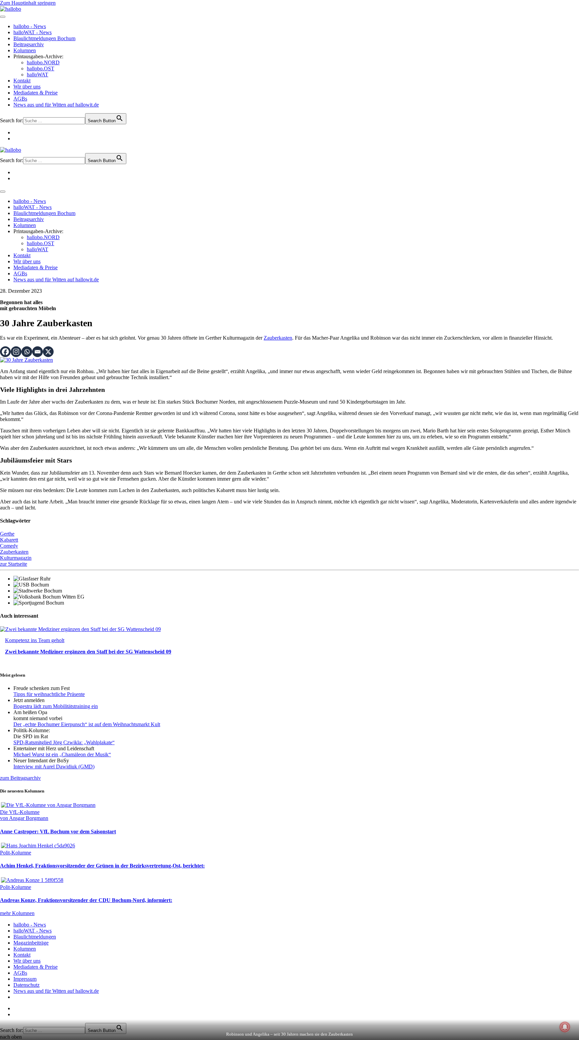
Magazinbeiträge (31, 943)
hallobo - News (29, 26)
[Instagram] (16, 351)
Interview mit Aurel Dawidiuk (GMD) (53, 766)
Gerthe (7, 534)
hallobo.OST (40, 68)
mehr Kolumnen (17, 913)
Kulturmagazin (15, 558)
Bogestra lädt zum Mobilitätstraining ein (55, 706)
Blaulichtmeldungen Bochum (44, 38)
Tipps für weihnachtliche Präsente (49, 694)
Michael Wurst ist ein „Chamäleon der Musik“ (62, 754)
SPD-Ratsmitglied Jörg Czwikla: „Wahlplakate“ (64, 742)
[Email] (37, 351)
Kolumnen (24, 50)
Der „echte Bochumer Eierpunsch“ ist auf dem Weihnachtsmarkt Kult (86, 724)
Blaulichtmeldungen (34, 937)
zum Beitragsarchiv (20, 778)
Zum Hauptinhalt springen (28, 3)
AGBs (20, 98)
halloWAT (37, 74)
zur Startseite (13, 564)
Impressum (25, 979)
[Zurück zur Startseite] (10, 9)
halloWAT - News (32, 32)
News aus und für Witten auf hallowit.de (56, 105)
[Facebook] (5, 351)
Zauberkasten (278, 338)
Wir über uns (27, 86)
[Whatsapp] (26, 351)
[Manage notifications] (565, 1027)
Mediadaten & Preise (35, 92)
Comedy (9, 546)
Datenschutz (26, 985)
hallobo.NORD (43, 62)
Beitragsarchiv (28, 44)
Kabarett (9, 540)
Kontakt (21, 80)
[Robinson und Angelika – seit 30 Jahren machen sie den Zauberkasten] (26, 360)
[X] (48, 351)
